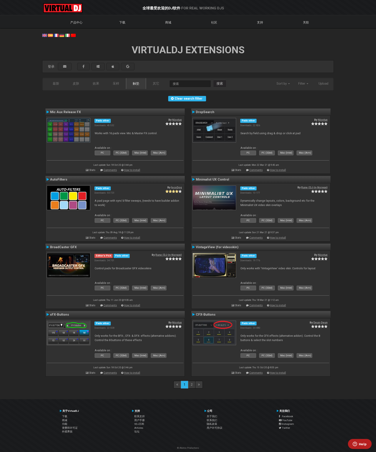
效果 (96, 83)
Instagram (287, 423)
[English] (44, 35)
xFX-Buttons (59, 314)
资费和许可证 (70, 427)
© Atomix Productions (188, 448)
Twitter (285, 427)
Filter (302, 83)
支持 (260, 22)
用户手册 (139, 420)
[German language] (61, 35)
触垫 (136, 83)
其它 (156, 83)
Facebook (286, 416)
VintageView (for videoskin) (217, 247)
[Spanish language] (50, 35)
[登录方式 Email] (65, 66)
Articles (138, 427)
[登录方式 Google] (127, 66)
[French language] (56, 35)
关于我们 (212, 416)
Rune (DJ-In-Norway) (314, 187)
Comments (110, 170)
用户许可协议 (214, 427)
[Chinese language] (73, 35)
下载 (122, 22)
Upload (323, 83)
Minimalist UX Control (212, 179)
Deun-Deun (320, 322)
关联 (306, 22)
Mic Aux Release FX (65, 112)
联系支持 (139, 416)
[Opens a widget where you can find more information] (360, 444)
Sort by (282, 83)
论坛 (136, 431)
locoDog (176, 187)
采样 (116, 83)
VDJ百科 (139, 423)
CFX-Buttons (205, 314)
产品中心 (76, 22)
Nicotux (177, 119)
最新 (56, 83)
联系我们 (212, 420)
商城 (168, 22)
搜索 (220, 83)
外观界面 (67, 431)
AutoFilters (58, 179)
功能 (64, 423)
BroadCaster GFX (63, 247)
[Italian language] (67, 35)
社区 (214, 22)
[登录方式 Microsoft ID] (98, 66)
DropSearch (205, 112)
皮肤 (76, 83)
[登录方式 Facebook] (83, 66)
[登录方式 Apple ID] (112, 66)
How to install (132, 170)
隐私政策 (212, 423)
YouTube (287, 420)
